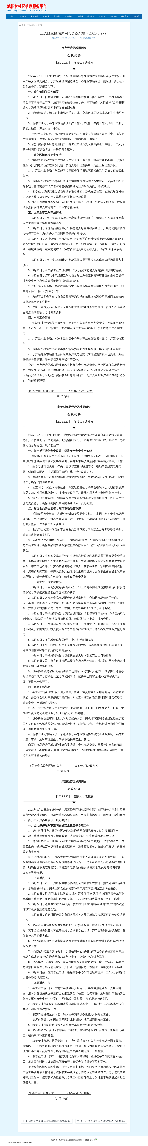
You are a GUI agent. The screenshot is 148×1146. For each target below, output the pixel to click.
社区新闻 (90, 16)
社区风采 (34, 16)
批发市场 (124, 16)
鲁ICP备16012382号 (87, 1140)
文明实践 (79, 16)
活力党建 (45, 16)
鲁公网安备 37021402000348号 (20, 1142)
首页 (12, 16)
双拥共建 (68, 16)
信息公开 (102, 16)
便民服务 (113, 16)
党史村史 (57, 16)
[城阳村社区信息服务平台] (29, 7)
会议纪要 (39, 25)
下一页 (102, 1121)
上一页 (47, 1121)
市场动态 (136, 16)
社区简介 (23, 16)
